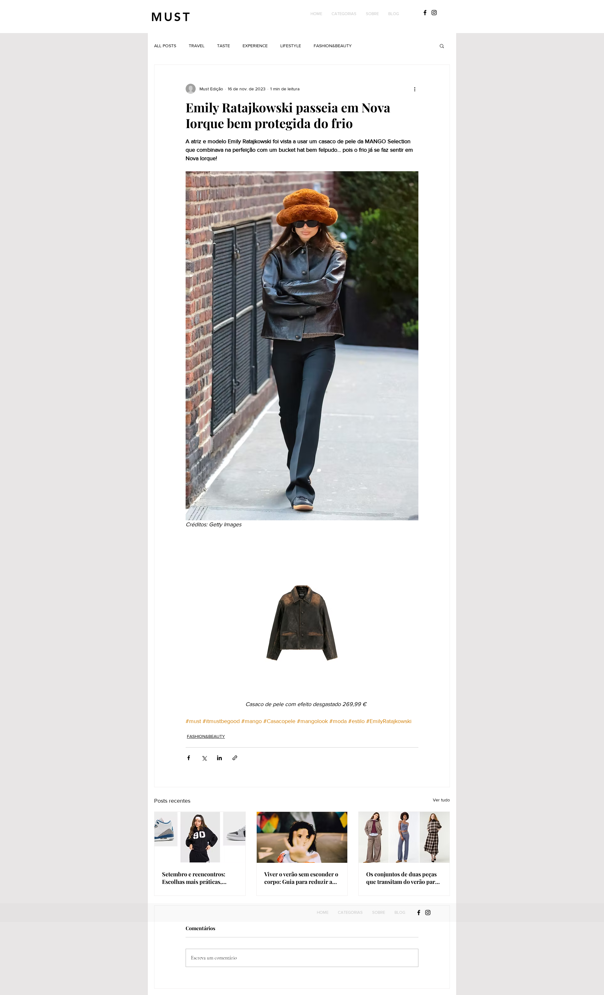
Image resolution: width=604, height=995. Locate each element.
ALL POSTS (165, 45)
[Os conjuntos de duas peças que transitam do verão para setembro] (404, 837)
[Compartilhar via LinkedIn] (219, 758)
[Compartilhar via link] (235, 758)
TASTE (223, 45)
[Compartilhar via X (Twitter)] (204, 758)
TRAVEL (196, 45)
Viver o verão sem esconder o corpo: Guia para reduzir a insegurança (301, 877)
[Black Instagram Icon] (434, 12)
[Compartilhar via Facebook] (189, 758)
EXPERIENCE (255, 45)
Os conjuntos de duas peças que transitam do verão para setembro (402, 877)
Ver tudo (441, 799)
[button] (344, 14)
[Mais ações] (414, 89)
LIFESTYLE (290, 45)
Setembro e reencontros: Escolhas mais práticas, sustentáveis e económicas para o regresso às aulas (195, 877)
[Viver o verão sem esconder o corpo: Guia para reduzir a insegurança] (302, 837)
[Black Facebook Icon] (425, 12)
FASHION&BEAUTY (333, 45)
